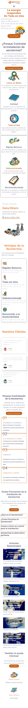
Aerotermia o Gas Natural (11, 596)
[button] (14, 6)
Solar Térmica (14, 695)
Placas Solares (14, 679)
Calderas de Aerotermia (10, 629)
